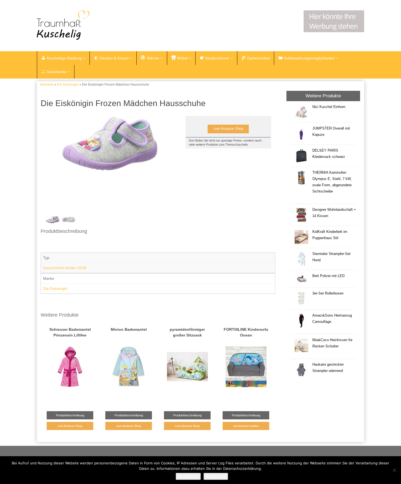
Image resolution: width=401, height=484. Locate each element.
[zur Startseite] (105, 25)
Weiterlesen (216, 476)
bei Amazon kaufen (246, 426)
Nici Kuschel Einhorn (329, 107)
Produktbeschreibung (70, 415)
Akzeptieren (188, 476)
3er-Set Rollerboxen (327, 293)
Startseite (46, 84)
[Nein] (394, 470)
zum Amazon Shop (228, 129)
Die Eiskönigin (68, 84)
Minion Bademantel (129, 329)
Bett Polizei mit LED (328, 276)
